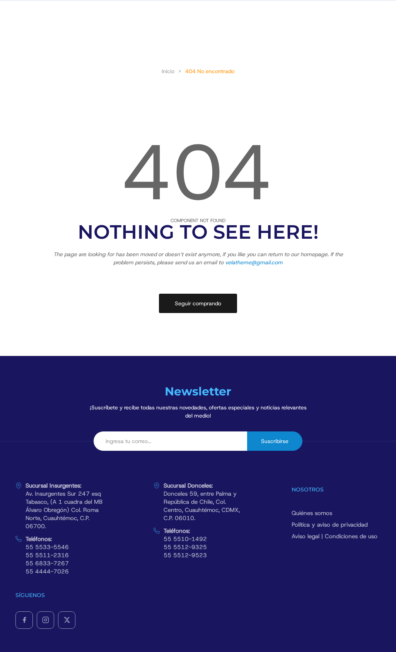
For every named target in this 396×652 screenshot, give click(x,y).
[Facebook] (24, 620)
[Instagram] (45, 620)
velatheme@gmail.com (254, 262)
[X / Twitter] (66, 620)
